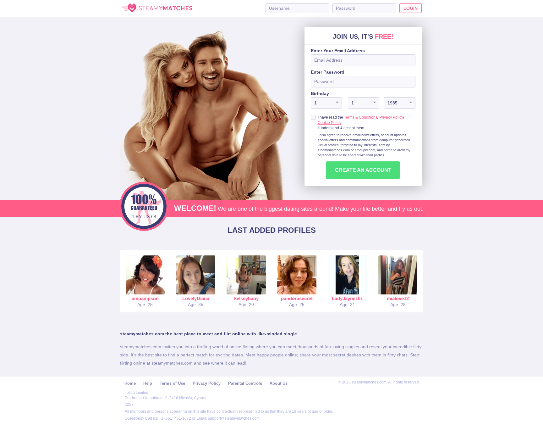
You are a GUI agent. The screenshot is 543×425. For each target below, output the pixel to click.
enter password (327, 72)
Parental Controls (245, 383)
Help (147, 383)
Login (410, 8)
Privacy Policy (391, 117)
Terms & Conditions (360, 117)
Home (130, 383)
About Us (279, 383)
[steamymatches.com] (157, 8)
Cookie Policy (329, 122)
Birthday (320, 93)
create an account (363, 170)
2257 (129, 404)
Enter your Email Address (338, 50)
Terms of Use (172, 383)
